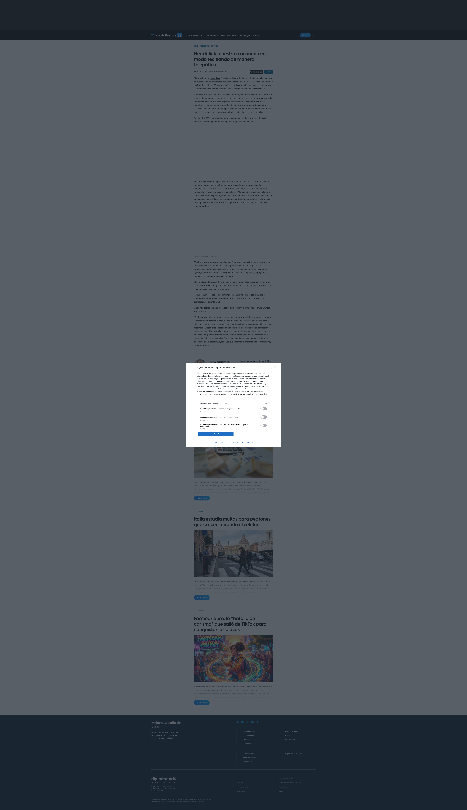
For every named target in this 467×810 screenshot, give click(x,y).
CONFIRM (215, 434)
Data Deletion (220, 442)
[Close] (275, 367)
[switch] (263, 408)
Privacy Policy (247, 442)
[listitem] (233, 403)
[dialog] (233, 405)
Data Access (233, 442)
